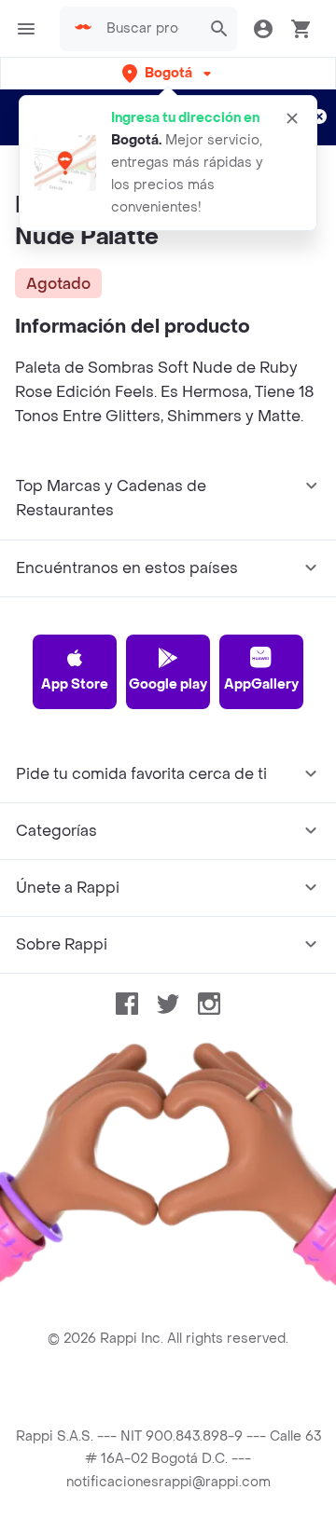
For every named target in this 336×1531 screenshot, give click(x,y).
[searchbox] (148, 29)
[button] (168, 73)
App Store (74, 684)
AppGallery (261, 684)
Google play (168, 684)
